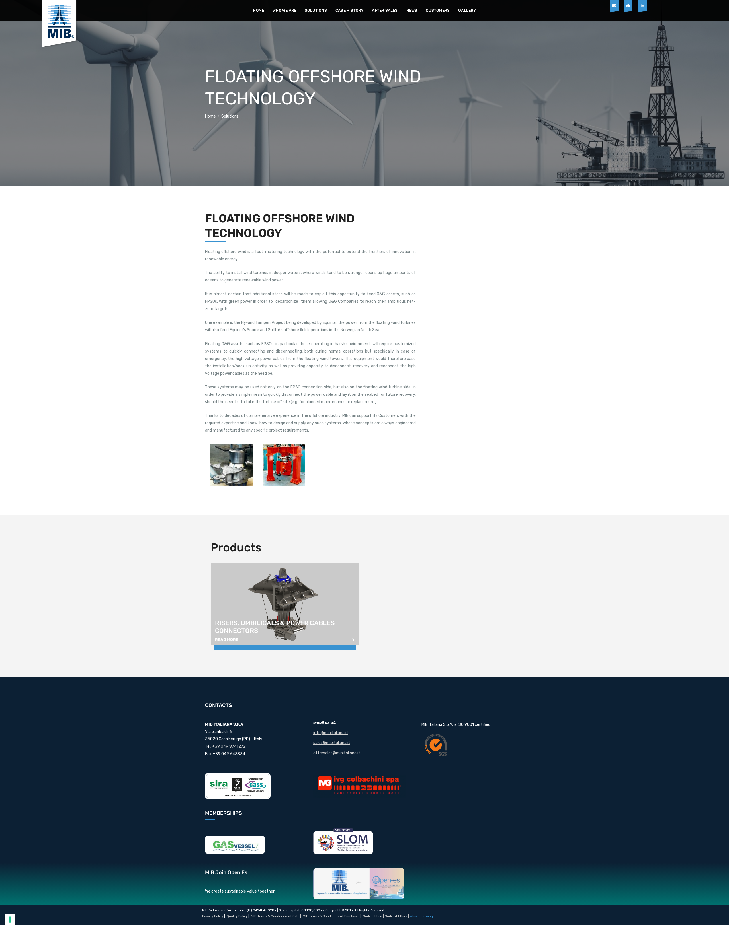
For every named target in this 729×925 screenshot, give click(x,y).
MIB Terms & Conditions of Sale (275, 916)
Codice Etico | (374, 916)
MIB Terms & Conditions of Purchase (330, 916)
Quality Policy (237, 916)
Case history (349, 10)
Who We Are (284, 10)
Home (258, 10)
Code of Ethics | (397, 916)
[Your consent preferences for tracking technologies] (10, 919)
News (411, 10)
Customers (438, 10)
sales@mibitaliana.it (331, 742)
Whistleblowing (421, 916)
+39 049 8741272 (229, 746)
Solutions (316, 10)
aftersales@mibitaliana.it (336, 753)
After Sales (385, 10)
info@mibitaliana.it (330, 732)
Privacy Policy (212, 916)
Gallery (467, 10)
